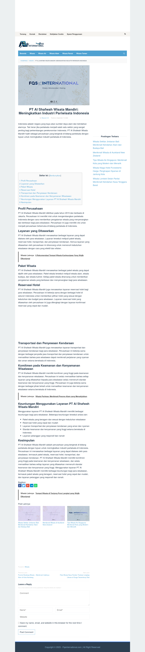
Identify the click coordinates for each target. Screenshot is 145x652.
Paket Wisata (26, 186)
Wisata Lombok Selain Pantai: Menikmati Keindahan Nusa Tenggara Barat (110, 182)
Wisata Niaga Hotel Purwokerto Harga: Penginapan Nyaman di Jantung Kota (107, 171)
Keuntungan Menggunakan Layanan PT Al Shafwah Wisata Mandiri (50, 199)
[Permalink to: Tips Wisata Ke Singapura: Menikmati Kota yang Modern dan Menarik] (78, 513)
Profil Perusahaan (28, 180)
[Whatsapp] (35, 485)
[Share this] (20, 485)
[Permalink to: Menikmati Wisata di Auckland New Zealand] (54, 513)
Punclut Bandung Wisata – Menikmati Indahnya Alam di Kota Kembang (33, 574)
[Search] (124, 53)
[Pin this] (27, 485)
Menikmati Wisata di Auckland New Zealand (53, 523)
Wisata (27, 567)
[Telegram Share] (31, 485)
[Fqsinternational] (31, 44)
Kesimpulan (25, 202)
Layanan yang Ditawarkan (31, 183)
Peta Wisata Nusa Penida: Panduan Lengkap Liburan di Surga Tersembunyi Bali (74, 574)
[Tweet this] (23, 485)
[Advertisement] (72, 16)
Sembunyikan (55, 175)
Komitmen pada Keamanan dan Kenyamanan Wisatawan (45, 196)
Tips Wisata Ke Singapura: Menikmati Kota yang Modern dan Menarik (77, 524)
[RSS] (125, 34)
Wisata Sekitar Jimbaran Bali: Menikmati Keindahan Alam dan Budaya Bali (28, 524)
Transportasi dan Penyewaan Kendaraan (38, 192)
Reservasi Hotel (27, 189)
